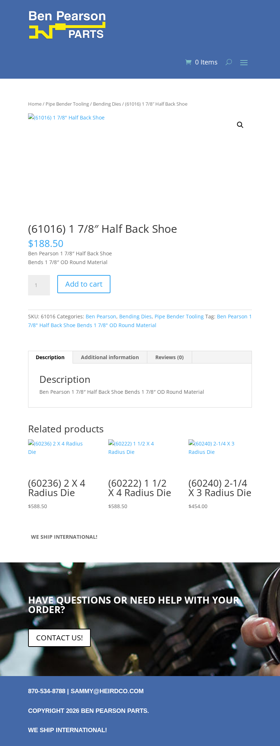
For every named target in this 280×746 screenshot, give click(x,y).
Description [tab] (50, 357)
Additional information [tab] (110, 357)
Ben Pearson (101, 316)
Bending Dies (107, 104)
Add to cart (83, 284)
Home (35, 104)
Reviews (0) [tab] (169, 357)
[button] (240, 124)
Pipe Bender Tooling (67, 104)
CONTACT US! (59, 638)
